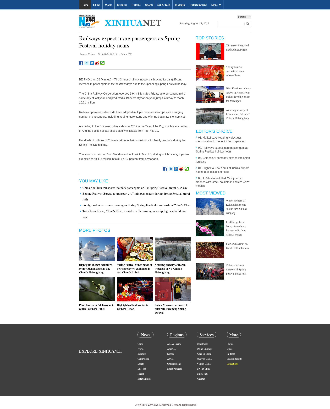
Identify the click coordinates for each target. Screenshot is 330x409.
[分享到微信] (102, 63)
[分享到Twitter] (86, 63)
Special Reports (234, 358)
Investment (202, 343)
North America (174, 368)
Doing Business (204, 348)
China (96, 5)
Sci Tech (142, 368)
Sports (149, 5)
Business (122, 5)
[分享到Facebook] (81, 63)
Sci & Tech (163, 5)
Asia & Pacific (174, 343)
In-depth (180, 5)
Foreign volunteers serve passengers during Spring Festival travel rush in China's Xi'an (136, 205)
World (108, 5)
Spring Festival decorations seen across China (235, 71)
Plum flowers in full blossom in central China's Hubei (96, 307)
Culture (136, 5)
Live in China (203, 368)
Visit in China (204, 363)
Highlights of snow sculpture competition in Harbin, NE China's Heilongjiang (95, 268)
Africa (170, 358)
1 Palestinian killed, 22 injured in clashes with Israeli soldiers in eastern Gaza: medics (223, 182)
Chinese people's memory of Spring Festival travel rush (236, 269)
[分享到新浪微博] (97, 63)
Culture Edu (143, 358)
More (216, 5)
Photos (230, 343)
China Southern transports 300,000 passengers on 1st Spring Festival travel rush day (134, 188)
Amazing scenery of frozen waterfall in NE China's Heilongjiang (170, 268)
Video (230, 348)
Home (84, 5)
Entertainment (198, 5)
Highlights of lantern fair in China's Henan (132, 307)
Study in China (204, 358)
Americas (171, 348)
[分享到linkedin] (92, 63)
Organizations (174, 363)
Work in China (204, 353)
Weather (201, 378)
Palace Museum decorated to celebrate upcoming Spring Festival (171, 308)
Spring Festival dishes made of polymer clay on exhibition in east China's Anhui (134, 268)
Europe (170, 353)
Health (141, 373)
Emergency (202, 373)
